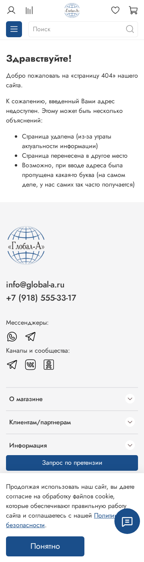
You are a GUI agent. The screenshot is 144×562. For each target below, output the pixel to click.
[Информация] (130, 446)
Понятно (45, 546)
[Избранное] (115, 10)
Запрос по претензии (72, 462)
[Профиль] (11, 10)
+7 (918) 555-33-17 (41, 298)
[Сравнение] (29, 10)
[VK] (30, 365)
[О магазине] (130, 399)
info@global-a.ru (35, 285)
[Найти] (130, 29)
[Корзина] (133, 10)
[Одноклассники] (49, 365)
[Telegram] (30, 337)
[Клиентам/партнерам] (130, 422)
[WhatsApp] (12, 337)
